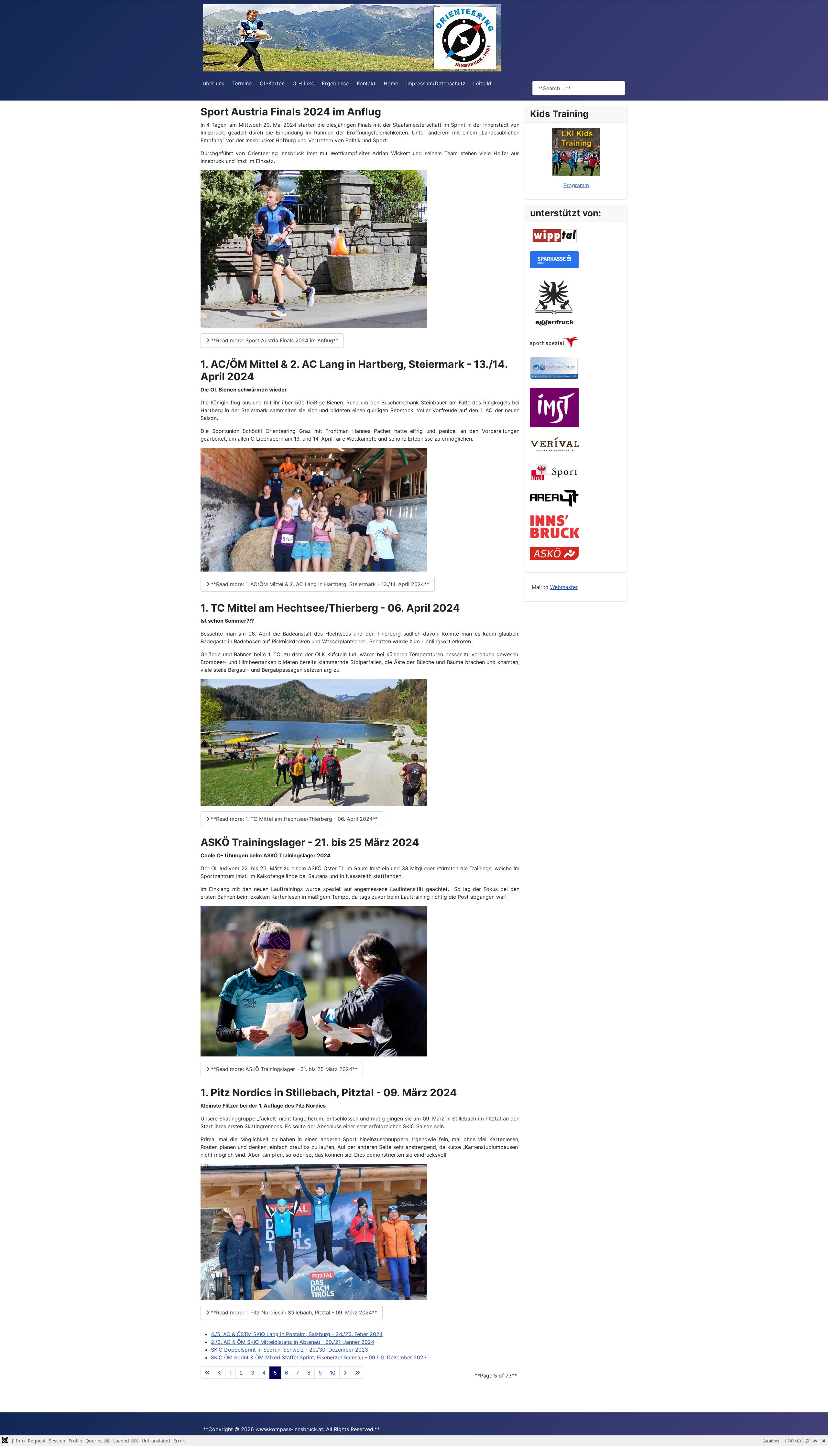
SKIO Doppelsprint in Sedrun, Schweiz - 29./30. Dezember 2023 (289, 1349)
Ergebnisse (335, 83)
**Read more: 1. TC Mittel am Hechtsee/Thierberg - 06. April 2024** (293, 819)
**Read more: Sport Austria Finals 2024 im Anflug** (273, 340)
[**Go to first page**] (207, 1372)
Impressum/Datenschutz (435, 83)
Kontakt (366, 83)
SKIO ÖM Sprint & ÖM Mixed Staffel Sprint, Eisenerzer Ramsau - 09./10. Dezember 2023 (319, 1357)
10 (332, 1372)
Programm (576, 185)
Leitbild (482, 83)
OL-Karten (272, 83)
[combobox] (578, 88)
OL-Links (303, 83)
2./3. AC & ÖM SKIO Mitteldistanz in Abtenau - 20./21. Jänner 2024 (292, 1342)
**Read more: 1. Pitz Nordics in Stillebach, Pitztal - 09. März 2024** (293, 1312)
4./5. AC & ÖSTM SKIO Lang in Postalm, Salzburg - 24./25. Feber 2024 (297, 1334)
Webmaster (564, 587)
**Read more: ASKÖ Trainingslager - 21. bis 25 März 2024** (283, 1069)
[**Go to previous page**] (219, 1372)
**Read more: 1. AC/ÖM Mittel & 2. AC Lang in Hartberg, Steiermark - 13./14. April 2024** (319, 584)
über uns (213, 83)
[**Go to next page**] (345, 1372)
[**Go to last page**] (357, 1372)
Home (391, 83)
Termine (242, 83)
